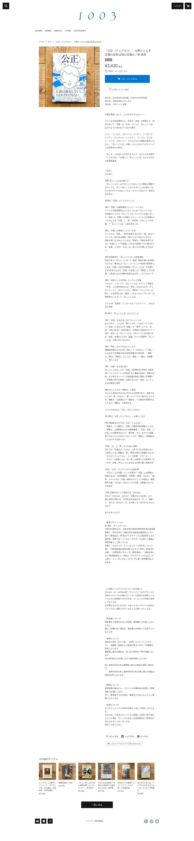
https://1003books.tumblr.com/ (157, 821)
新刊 (49, 42)
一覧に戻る (97, 804)
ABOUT (58, 30)
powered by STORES (94, 821)
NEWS (48, 30)
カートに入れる (129, 79)
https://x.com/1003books (146, 821)
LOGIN (177, 6)
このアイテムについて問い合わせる (125, 743)
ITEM (68, 30)
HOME (38, 30)
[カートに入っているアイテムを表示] (188, 6)
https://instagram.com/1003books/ (151, 821)
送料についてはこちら (117, 71)
